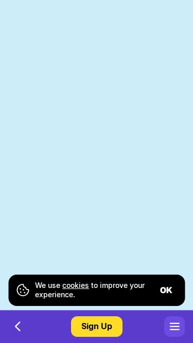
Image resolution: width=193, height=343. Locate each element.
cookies (75, 285)
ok (166, 290)
